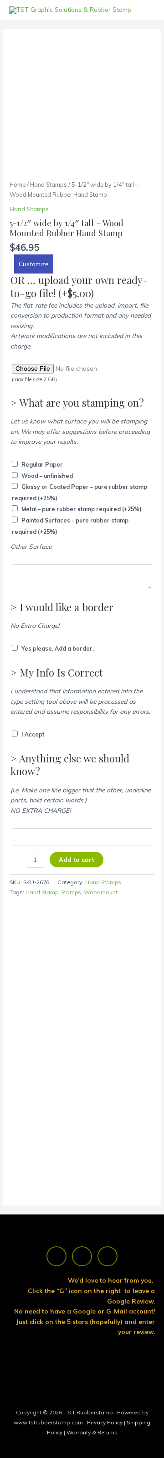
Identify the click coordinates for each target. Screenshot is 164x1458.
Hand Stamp (42, 892)
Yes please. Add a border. (57, 648)
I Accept (32, 734)
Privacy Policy (105, 1422)
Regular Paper (42, 464)
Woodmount (101, 892)
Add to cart (76, 859)
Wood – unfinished (47, 476)
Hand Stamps (48, 184)
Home (18, 184)
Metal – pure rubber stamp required (81, 509)
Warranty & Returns (92, 1432)
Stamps (71, 892)
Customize (34, 264)
